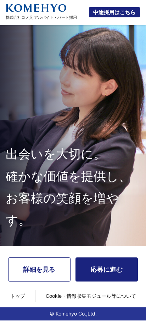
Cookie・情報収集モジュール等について (91, 296)
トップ (17, 296)
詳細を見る (39, 269)
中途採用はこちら (114, 12)
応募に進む (107, 269)
